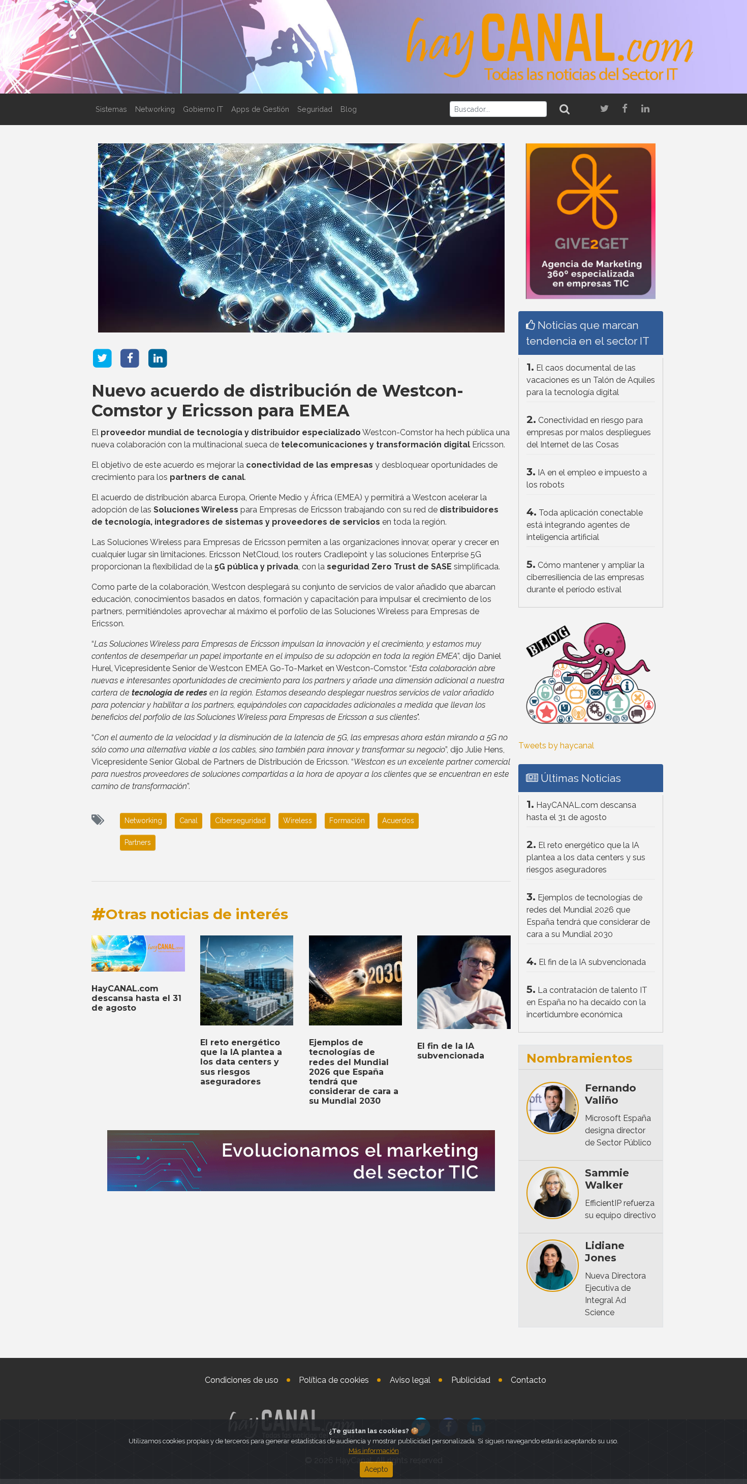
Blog (348, 109)
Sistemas (111, 109)
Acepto (376, 1469)
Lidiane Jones (605, 1251)
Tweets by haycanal (556, 745)
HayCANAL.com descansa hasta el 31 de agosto (136, 998)
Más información (374, 1451)
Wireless (297, 820)
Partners (137, 842)
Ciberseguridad (240, 820)
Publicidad (470, 1380)
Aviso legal (410, 1380)
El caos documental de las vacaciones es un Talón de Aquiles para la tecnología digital (590, 380)
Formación (347, 820)
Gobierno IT (203, 109)
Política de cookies (334, 1380)
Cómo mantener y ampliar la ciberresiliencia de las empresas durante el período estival (585, 577)
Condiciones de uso (241, 1380)
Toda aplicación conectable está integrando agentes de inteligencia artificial (584, 525)
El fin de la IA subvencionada (450, 1051)
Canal (188, 820)
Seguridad (314, 109)
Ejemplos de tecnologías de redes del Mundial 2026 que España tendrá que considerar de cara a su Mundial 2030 (353, 1072)
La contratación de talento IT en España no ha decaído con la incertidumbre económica (586, 1002)
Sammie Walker (607, 1179)
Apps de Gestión (260, 109)
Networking (155, 109)
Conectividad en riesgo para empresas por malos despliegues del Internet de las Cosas (588, 432)
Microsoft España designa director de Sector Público (618, 1130)
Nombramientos (579, 1058)
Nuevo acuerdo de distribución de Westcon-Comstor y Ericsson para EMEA (277, 400)
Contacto (528, 1380)
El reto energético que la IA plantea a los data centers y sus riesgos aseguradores (241, 1062)
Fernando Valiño (610, 1094)
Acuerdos (398, 820)
